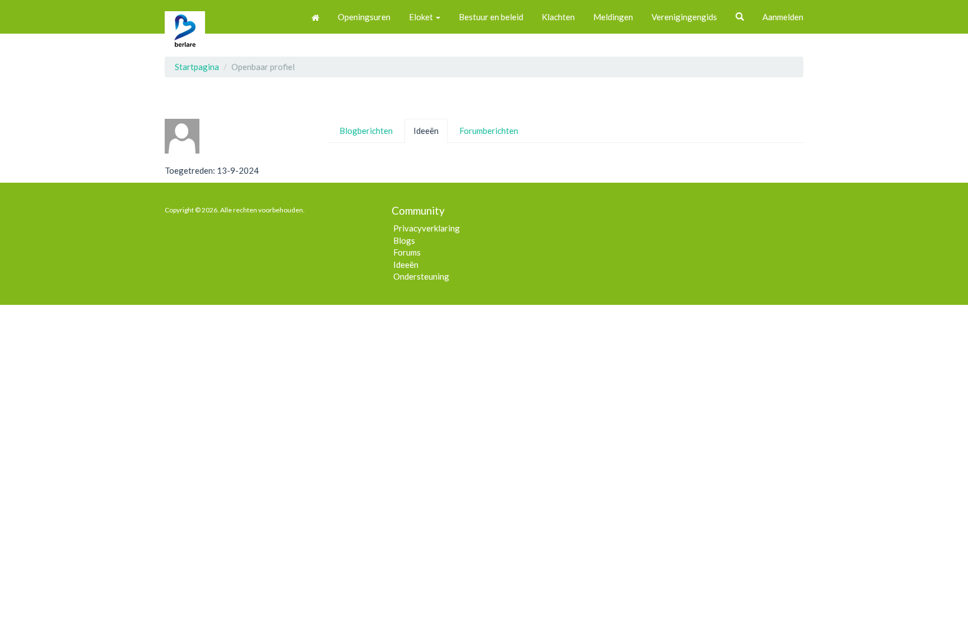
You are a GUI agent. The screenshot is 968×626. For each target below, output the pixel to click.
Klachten (558, 17)
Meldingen (613, 17)
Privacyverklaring (426, 228)
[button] (739, 17)
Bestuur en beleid (491, 17)
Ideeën (426, 131)
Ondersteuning (421, 276)
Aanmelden (782, 17)
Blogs (404, 240)
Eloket (422, 17)
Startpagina (197, 67)
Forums (407, 252)
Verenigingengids (684, 17)
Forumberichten (488, 131)
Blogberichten (366, 131)
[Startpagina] (315, 17)
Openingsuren (364, 17)
